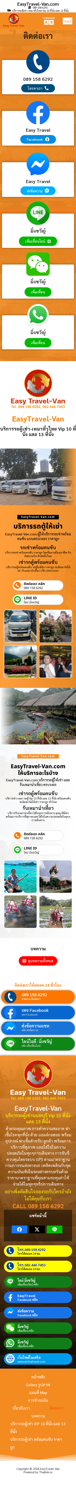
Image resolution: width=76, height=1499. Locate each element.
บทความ (38, 1415)
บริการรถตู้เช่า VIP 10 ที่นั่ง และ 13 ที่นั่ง (37, 1427)
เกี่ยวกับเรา (21, 1408)
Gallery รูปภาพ (38, 1384)
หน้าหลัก (38, 1376)
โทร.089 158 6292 (32, 1249)
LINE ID (30, 598)
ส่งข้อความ (26, 1311)
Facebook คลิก (28, 1299)
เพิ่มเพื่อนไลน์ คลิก (28, 1284)
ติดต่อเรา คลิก (34, 584)
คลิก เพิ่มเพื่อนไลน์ (31, 1045)
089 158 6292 (33, 588)
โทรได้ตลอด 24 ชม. (29, 1253)
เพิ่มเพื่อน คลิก (26, 1330)
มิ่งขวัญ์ (23, 1326)
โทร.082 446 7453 (32, 1265)
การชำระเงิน (38, 1400)
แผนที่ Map (38, 1392)
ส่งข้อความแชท (35, 1025)
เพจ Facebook (35, 1010)
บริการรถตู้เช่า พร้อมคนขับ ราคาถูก (36, 1443)
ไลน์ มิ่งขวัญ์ (31, 602)
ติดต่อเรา (56, 1408)
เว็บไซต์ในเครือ (29, 1357)
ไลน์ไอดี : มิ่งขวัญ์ (37, 1041)
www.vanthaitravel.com (31, 1361)
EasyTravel (26, 1295)
